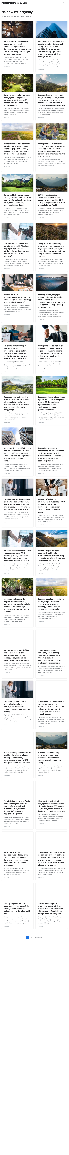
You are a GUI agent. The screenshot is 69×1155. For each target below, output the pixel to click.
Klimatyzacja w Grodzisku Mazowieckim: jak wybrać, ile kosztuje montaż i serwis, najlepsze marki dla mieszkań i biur (17, 908)
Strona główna (63, 3)
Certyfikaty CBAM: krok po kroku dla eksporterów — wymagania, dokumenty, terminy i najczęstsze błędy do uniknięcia (17, 706)
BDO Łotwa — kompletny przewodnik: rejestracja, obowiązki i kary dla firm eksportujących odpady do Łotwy (49, 757)
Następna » (38, 937)
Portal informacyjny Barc (14, 3)
